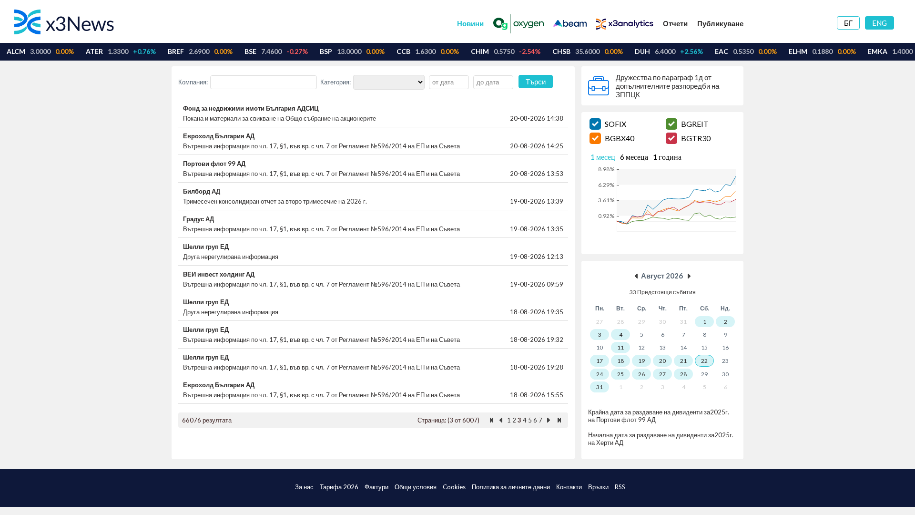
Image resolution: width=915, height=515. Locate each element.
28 (683, 374)
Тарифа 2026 (339, 487)
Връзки (598, 487)
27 (662, 374)
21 (683, 360)
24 (599, 374)
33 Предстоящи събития (663, 292)
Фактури (376, 487)
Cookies (454, 487)
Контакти (569, 487)
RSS (620, 487)
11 (620, 347)
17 (599, 360)
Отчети (675, 23)
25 (620, 374)
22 (704, 360)
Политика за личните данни (511, 487)
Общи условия (416, 487)
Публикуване (720, 23)
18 (620, 360)
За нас (304, 487)
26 (641, 374)
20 (662, 360)
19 (641, 360)
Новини (470, 23)
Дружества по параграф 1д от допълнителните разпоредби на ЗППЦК (667, 86)
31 (599, 387)
